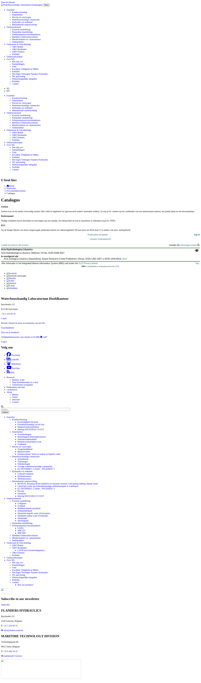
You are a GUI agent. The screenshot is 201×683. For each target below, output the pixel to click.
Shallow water (18, 380)
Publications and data (16, 387)
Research (10, 377)
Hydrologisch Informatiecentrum (32, 437)
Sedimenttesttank (25, 511)
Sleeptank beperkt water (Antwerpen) (34, 513)
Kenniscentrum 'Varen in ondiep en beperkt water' (39, 454)
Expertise (11, 417)
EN (8, 91)
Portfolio (16, 54)
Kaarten (104, 235)
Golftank (21, 506)
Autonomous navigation (22, 385)
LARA (21, 528)
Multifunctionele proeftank (29, 508)
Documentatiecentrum (16, 191)
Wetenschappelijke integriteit (24, 79)
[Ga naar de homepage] (22, 5)
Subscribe (5, 605)
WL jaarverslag (18, 76)
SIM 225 (21, 530)
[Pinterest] (11, 283)
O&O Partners (18, 52)
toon (194, 245)
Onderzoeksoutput (14, 57)
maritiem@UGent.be (13, 656)
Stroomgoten (23, 521)
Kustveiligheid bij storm (28, 422)
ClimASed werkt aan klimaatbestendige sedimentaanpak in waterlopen (48, 486)
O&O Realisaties (19, 49)
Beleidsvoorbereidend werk (29, 442)
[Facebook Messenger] (16, 276)
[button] (2, 406)
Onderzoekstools (14, 498)
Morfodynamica (24, 479)
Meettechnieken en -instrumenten (26, 39)
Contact (15, 84)
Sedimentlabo (18, 42)
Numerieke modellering (22, 32)
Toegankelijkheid (25, 449)
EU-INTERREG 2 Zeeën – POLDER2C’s (36, 469)
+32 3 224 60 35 (8, 314)
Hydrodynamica (24, 476)
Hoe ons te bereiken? (10, 332)
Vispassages (23, 461)
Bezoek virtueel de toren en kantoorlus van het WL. (23, 323)
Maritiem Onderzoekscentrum (25, 37)
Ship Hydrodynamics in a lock (25, 382)
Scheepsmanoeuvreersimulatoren (26, 34)
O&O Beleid (17, 47)
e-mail (3, 318)
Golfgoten (22, 503)
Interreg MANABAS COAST (31, 429)
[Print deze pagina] (198, 244)
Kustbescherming (19, 12)
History (15, 394)
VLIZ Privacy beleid (87, 263)
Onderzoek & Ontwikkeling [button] (19, 44)
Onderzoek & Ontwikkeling (19, 543)
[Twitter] (10, 281)
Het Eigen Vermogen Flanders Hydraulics (30, 74)
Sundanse (22, 493)
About (9, 392)
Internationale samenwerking (24, 24)
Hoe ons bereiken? (26, 585)
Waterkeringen (24, 464)
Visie (14, 66)
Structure (16, 399)
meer (124, 259)
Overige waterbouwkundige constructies (35, 466)
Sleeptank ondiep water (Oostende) (33, 516)
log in (197, 235)
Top (197, 263)
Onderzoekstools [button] (14, 27)
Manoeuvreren (24, 451)
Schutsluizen (23, 459)
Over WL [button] (11, 59)
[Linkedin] (11, 278)
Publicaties (11, 188)
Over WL (11, 560)
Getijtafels (22, 444)
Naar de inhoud (7, 2)
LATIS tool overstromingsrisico (31, 550)
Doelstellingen (18, 64)
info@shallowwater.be (13, 630)
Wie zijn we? (17, 61)
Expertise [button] (11, 10)
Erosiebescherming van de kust (31, 424)
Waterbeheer (17, 15)
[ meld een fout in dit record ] (15, 245)
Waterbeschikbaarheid (27, 439)
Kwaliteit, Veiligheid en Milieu (25, 69)
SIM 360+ (22, 533)
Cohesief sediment (25, 474)
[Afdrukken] (12, 288)
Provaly (21, 491)
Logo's (4, 342)
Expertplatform (7, 328)
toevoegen (185, 245)
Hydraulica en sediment (22, 22)
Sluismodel (22, 518)
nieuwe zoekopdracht (100, 239)
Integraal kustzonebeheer (28, 427)
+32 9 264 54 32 (10, 651)
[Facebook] (12, 273)
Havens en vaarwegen (21, 17)
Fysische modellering (21, 29)
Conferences (12, 390)
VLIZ (117, 266)
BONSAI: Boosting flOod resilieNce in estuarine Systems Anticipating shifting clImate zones (58, 484)
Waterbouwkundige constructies (26, 20)
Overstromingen (24, 434)
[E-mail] (10, 285)
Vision (15, 397)
